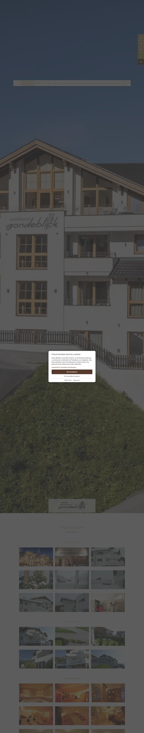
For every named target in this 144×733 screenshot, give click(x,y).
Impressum (76, 380)
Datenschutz (68, 380)
